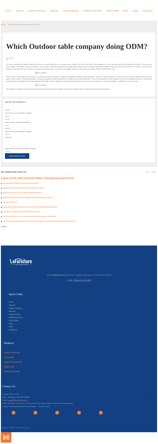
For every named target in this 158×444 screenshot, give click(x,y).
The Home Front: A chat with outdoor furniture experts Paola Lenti (30, 216)
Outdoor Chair (9, 366)
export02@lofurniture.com (17, 400)
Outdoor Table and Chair (13, 362)
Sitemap (27, 428)
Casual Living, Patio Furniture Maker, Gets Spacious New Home (37, 177)
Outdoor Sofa (9, 357)
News (147, 172)
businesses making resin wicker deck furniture (21, 211)
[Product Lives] (6, 442)
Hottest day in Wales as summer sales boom (21, 183)
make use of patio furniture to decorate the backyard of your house (30, 207)
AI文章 (154, 172)
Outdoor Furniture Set (12, 352)
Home (3, 24)
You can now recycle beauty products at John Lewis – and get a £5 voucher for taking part (39, 221)
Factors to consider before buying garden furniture (23, 188)
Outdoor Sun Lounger (12, 371)
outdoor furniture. (10, 202)
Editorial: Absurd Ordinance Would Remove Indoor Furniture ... (28, 197)
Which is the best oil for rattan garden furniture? (22, 193)
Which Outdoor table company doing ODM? (24, 24)
